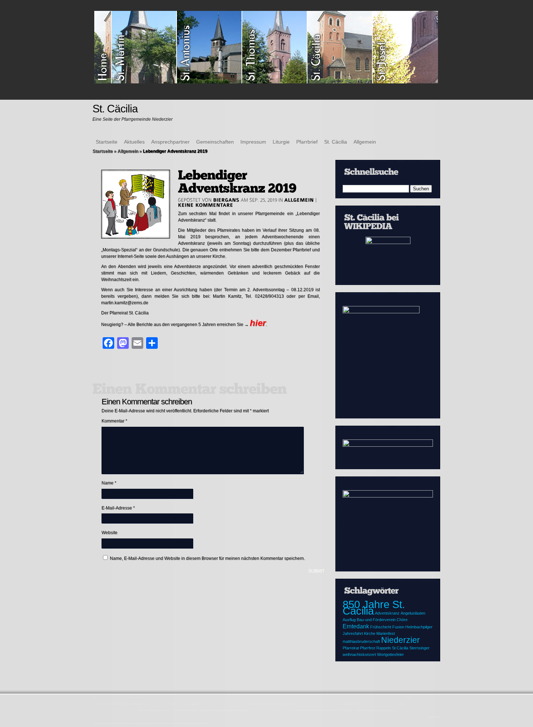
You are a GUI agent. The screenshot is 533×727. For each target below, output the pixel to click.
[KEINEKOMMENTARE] (206, 205)
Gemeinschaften (215, 142)
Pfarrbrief (307, 142)
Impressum (253, 142)
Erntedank (356, 626)
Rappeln (383, 648)
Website (109, 532)
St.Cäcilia (400, 648)
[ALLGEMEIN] (299, 200)
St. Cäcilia (335, 142)
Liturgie (281, 142)
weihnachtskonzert (359, 654)
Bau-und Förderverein (376, 619)
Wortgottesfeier (390, 654)
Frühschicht (380, 627)
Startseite (106, 142)
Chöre (402, 619)
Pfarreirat (351, 648)
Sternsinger (419, 648)
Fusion (398, 627)
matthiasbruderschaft (361, 641)
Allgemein (365, 142)
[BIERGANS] (226, 200)
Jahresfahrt (353, 633)
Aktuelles (134, 142)
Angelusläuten (413, 613)
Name (109, 483)
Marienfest (385, 633)
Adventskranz (387, 613)
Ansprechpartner (170, 142)
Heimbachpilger (419, 627)
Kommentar (114, 421)
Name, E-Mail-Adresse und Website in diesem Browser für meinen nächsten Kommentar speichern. (207, 558)
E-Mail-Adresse (118, 508)
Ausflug (349, 619)
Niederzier (400, 640)
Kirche (369, 633)
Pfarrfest (367, 648)
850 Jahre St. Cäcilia (374, 607)
